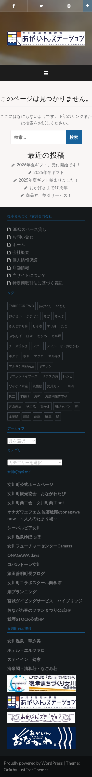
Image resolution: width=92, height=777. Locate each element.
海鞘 (37, 396)
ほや (29, 336)
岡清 (70, 386)
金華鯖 (13, 416)
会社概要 (21, 252)
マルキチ (54, 356)
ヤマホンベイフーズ (23, 376)
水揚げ (24, 396)
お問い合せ (23, 236)
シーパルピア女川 (24, 527)
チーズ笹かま (18, 346)
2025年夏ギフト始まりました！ (49, 180)
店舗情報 (21, 267)
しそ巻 (37, 326)
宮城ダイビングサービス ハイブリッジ (44, 600)
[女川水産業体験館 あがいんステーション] (46, 38)
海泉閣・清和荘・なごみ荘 (32, 668)
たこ (64, 326)
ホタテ (13, 356)
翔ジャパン (63, 406)
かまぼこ (32, 316)
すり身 (51, 326)
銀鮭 (26, 416)
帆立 (12, 396)
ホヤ (26, 356)
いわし (61, 306)
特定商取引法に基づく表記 (38, 282)
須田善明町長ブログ (26, 573)
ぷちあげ (15, 336)
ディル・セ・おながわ (63, 346)
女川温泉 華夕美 (24, 640)
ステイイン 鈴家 (24, 659)
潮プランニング (22, 591)
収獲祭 (37, 386)
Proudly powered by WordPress (33, 763)
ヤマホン (45, 366)
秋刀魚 (31, 406)
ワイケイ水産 (18, 386)
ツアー (37, 346)
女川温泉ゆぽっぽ (24, 536)
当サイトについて (29, 275)
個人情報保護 (25, 260)
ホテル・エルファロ (26, 650)
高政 (37, 416)
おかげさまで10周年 (48, 187)
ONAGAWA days (23, 555)
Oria (8, 769)
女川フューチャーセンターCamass (39, 545)
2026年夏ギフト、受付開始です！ (49, 164)
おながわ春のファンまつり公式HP (39, 610)
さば (47, 316)
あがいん (45, 306)
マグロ (39, 356)
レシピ (67, 376)
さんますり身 (18, 326)
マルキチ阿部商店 (21, 366)
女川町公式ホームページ (30, 484)
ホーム (19, 244)
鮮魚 (48, 416)
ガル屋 (56, 336)
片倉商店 (15, 406)
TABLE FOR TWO (21, 306)
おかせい (15, 316)
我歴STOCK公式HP (25, 619)
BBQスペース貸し (29, 229)
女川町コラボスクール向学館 (34, 582)
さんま (59, 316)
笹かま (45, 406)
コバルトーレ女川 (24, 564)
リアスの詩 (50, 376)
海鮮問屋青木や (56, 396)
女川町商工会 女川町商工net (35, 502)
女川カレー (55, 386)
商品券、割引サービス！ (49, 195)
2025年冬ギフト (48, 172)
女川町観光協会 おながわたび (36, 493)
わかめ (42, 336)
